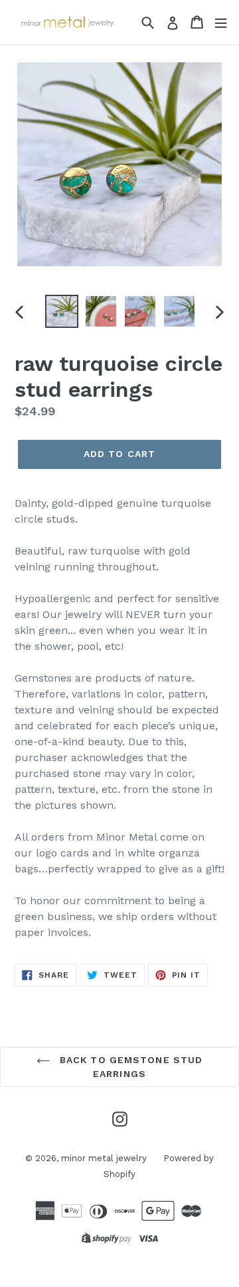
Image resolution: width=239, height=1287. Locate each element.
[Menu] (220, 22)
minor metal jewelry (104, 1158)
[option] (61, 311)
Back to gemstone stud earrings (129, 1067)
